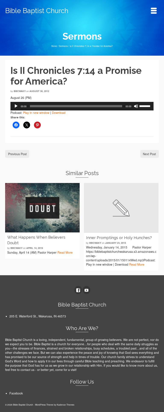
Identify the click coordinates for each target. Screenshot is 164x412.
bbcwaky (20, 91)
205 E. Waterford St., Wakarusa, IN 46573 (37, 316)
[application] (82, 106)
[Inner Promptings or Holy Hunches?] (121, 208)
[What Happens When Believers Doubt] (42, 207)
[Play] (16, 106)
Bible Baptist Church (36, 11)
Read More (65, 252)
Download (58, 112)
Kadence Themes (65, 404)
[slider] (145, 106)
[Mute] (136, 106)
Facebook (16, 393)
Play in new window (36, 112)
